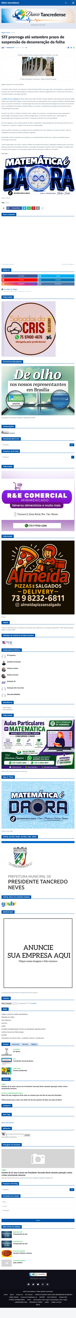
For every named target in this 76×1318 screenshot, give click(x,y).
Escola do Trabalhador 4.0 (29, 1297)
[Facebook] (68, 47)
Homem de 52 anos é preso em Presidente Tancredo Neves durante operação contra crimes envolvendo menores (34, 1088)
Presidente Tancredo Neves (23, 1061)
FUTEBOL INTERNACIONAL (17, 1300)
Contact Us (19, 1294)
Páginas (34, 1044)
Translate (33, 1003)
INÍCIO (38, 1305)
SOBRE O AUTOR (56, 1302)
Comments (15, 1044)
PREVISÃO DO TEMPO (7, 1017)
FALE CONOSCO (6, 1020)
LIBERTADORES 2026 (21, 1302)
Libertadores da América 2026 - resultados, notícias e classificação (22, 1038)
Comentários (8, 710)
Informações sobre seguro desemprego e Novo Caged (50, 1300)
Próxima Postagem (68, 264)
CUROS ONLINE (13, 1297)
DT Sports (16, 1051)
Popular (6, 1044)
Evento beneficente (20, 1071)
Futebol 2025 (63, 1297)
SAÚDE (3, 1026)
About (12, 1294)
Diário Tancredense (10, 3)
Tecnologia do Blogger (10, 289)
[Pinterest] (33, 208)
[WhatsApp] (74, 47)
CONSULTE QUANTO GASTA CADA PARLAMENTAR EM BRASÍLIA (53, 1294)
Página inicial (5, 32)
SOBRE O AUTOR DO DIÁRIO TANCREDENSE (14, 1014)
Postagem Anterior (8, 264)
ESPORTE (4, 1035)
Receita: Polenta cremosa (22, 1253)
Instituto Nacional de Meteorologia (12, 1032)
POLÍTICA (4, 1023)
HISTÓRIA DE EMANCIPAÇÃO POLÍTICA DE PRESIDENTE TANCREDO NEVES (23, 1029)
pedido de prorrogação (11, 99)
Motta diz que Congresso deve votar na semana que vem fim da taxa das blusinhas (31, 1095)
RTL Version (29, 1294)
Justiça (13, 32)
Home (6, 1294)
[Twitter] (71, 47)
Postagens (7, 708)
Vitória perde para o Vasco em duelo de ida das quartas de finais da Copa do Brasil (31, 1100)
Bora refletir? (18, 1263)
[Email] (38, 208)
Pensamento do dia (20, 1234)
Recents (25, 1044)
